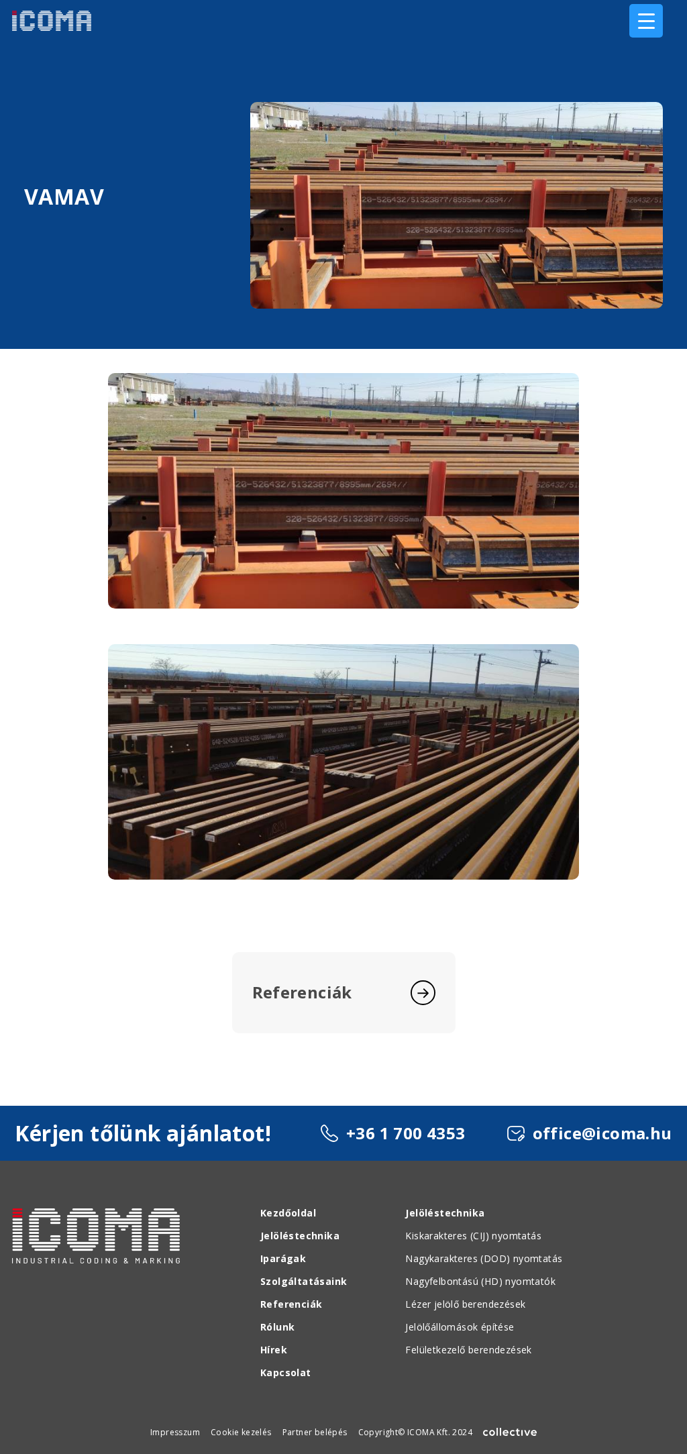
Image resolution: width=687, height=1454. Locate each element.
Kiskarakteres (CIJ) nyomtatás (473, 1235)
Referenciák (291, 1304)
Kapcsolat (285, 1372)
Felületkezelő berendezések (468, 1349)
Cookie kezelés (241, 1432)
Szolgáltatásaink (303, 1281)
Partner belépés (315, 1432)
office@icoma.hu (602, 1133)
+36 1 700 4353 (406, 1133)
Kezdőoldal (288, 1212)
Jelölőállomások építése (459, 1326)
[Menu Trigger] (646, 21)
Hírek (273, 1349)
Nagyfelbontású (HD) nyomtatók (480, 1281)
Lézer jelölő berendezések (465, 1304)
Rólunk (277, 1326)
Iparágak (283, 1258)
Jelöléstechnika (299, 1235)
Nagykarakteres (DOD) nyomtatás (483, 1258)
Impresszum (175, 1432)
